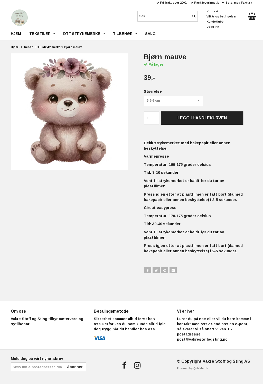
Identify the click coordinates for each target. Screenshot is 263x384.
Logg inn (212, 26)
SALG (150, 34)
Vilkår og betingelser (221, 16)
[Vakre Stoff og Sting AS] (19, 16)
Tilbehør (27, 47)
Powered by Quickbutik (192, 368)
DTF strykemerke (82, 34)
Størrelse (153, 91)
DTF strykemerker (48, 47)
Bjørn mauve (73, 47)
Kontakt (212, 11)
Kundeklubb (214, 21)
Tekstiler (41, 34)
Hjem (14, 47)
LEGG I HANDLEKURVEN (202, 118)
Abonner (75, 367)
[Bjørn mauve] (69, 111)
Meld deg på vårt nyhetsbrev (37, 359)
